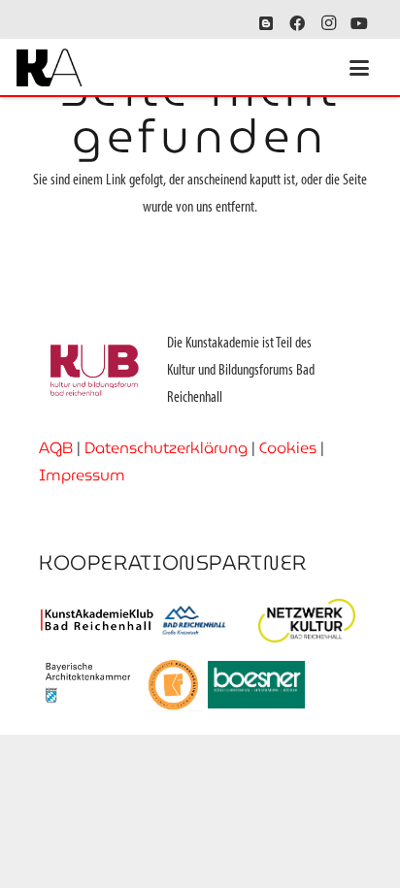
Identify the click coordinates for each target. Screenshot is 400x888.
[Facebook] (297, 23)
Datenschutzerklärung (166, 448)
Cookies (288, 448)
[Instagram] (328, 23)
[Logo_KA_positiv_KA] (49, 68)
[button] (359, 68)
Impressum (82, 475)
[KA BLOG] (266, 23)
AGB (56, 448)
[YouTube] (359, 23)
